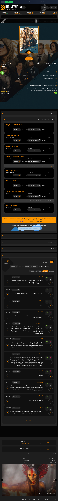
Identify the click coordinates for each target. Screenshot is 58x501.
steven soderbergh (48, 78)
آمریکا (19, 78)
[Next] (56, 480)
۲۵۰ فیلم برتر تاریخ (52, 458)
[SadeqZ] (50, 282)
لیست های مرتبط (51, 248)
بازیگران (54, 236)
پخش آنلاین (29, 59)
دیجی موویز (53, 21)
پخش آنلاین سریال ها (25, 456)
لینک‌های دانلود (52, 113)
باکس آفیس (53, 460)
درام (53, 75)
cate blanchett (49, 85)
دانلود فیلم (46, 21)
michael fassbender (34, 85)
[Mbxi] (50, 346)
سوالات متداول (26, 460)
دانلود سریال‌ (26, 453)
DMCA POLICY (26, 462)
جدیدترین (45, 271)
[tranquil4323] (50, 330)
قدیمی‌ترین (38, 271)
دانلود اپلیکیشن (9, 2)
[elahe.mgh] (50, 401)
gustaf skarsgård (42, 85)
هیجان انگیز (45, 75)
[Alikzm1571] (50, 317)
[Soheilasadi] (50, 389)
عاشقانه (50, 75)
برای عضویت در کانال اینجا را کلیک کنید (29, 228)
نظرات (54, 255)
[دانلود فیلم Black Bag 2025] (29, 39)
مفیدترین (32, 271)
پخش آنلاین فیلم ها (52, 456)
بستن (3, 2)
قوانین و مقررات (53, 462)
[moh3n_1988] (50, 376)
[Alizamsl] (50, 362)
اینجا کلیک (20, 221)
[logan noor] (50, 294)
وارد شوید (44, 7)
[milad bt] (50, 306)
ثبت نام (52, 7)
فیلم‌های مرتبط (52, 242)
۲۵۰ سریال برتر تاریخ (25, 458)
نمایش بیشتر (29, 420)
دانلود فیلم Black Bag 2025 (35, 21)
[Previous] (2, 480)
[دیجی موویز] (9, 10)
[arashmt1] (50, 413)
